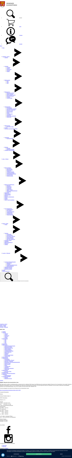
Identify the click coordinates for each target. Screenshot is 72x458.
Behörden (6, 147)
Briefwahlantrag (5, 357)
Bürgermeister (9, 107)
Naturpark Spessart (10, 238)
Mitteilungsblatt (7, 80)
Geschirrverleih (9, 98)
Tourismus (6, 233)
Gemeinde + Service (6, 56)
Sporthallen (6, 241)
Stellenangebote (7, 125)
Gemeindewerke (10, 113)
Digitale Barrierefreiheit (8, 347)
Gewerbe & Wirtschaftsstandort (10, 261)
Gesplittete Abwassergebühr (9, 150)
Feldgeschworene (10, 175)
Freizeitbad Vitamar (7, 240)
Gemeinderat (6, 137)
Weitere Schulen (10, 189)
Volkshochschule (7, 193)
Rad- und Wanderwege (11, 239)
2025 (8, 81)
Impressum (4, 446)
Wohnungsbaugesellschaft (11, 173)
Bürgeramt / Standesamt (11, 109)
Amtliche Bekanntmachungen (9, 345)
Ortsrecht (8, 70)
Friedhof (6, 198)
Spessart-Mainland (10, 237)
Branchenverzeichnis (8, 269)
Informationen (9, 168)
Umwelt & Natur (10, 174)
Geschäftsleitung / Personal (11, 108)
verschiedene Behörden (6, 376)
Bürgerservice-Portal (10, 92)
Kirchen (5, 197)
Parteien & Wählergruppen (9, 196)
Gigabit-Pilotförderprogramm (12, 264)
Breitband (8, 263)
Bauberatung (9, 170)
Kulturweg (6, 243)
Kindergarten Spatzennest (11, 115)
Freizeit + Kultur (5, 223)
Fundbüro (8, 97)
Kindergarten (9, 187)
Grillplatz (6, 244)
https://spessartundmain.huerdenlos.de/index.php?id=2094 (10, 390)
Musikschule (9, 116)
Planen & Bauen (10, 111)
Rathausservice (7, 91)
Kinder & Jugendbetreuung (9, 184)
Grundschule (9, 188)
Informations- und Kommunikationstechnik (12, 362)
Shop (20, 26)
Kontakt (5, 127)
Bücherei (6, 195)
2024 (8, 82)
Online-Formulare (10, 93)
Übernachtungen (10, 235)
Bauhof (8, 112)
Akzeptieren (39, 454)
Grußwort (8, 67)
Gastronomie (9, 234)
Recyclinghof (9, 210)
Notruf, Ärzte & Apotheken (9, 199)
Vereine (5, 224)
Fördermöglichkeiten (8, 349)
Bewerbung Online (10, 126)
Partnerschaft (9, 69)
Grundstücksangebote (10, 172)
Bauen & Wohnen (7, 167)
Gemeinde (6, 66)
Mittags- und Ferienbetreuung (12, 190)
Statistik (8, 71)
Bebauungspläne (10, 169)
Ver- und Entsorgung (8, 208)
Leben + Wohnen (5, 159)
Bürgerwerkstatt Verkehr (8, 355)
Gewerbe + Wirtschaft (6, 253)
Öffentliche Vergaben (8, 268)
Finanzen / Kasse (10, 110)
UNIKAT (6, 448)
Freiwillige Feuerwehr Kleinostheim (10, 128)
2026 (5, 339)
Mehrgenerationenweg (8, 242)
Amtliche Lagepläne (10, 171)
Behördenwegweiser (10, 149)
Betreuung (8, 185)
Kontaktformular (5, 372)
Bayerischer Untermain (11, 236)
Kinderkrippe (9, 186)
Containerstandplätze (10, 211)
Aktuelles (6, 57)
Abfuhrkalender (9, 212)
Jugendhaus (9, 114)
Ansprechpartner (7, 106)
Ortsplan (20, 35)
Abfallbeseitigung (10, 209)
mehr (61, 454)
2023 (8, 83)
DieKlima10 (6, 353)
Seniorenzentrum (7, 194)
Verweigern (16, 454)
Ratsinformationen (10, 138)
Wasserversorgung (10, 214)
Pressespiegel (4, 343)
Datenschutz (4, 445)
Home (3, 47)
